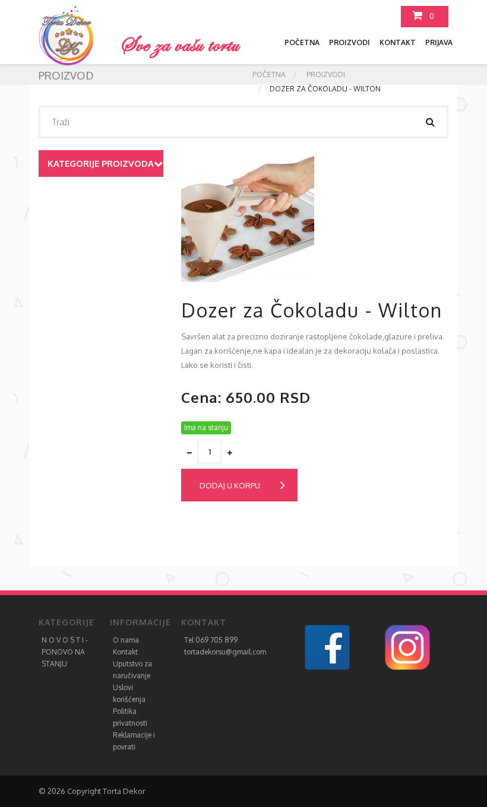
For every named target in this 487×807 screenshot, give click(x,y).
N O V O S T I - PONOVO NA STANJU (65, 652)
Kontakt (398, 42)
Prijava (439, 42)
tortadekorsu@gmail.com (225, 651)
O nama (126, 640)
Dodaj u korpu (230, 485)
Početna (302, 42)
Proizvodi (349, 42)
